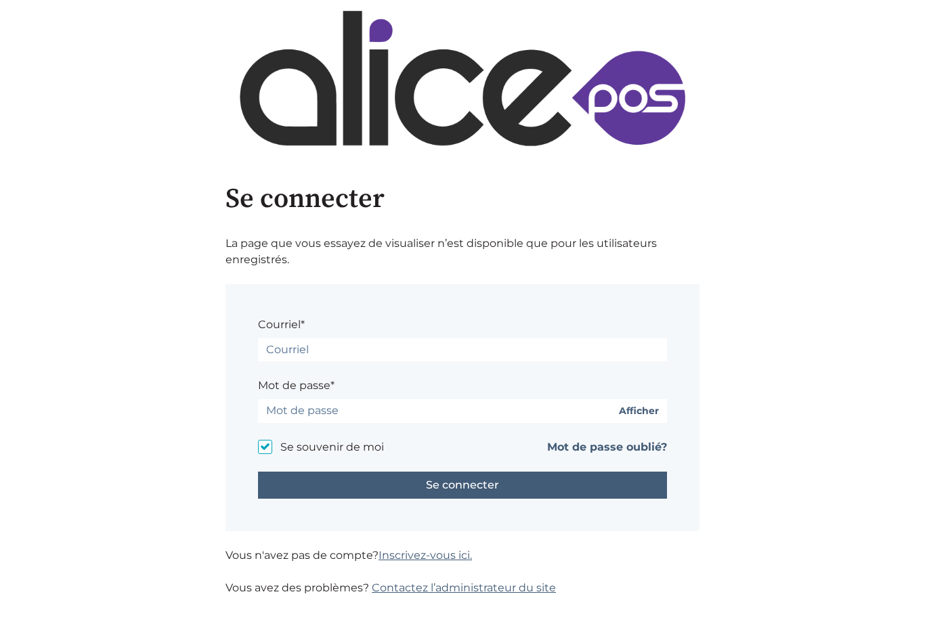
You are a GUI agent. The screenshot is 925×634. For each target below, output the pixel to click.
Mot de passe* (296, 385)
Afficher (639, 411)
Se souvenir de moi (332, 446)
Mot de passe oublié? (607, 446)
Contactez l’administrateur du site (464, 587)
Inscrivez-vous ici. (425, 555)
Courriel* (281, 324)
